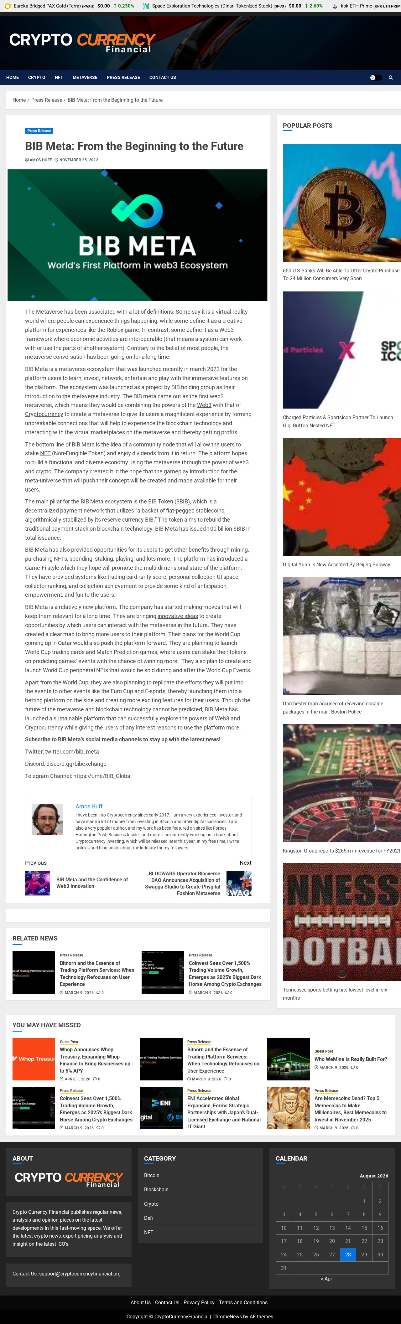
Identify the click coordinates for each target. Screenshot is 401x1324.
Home (12, 77)
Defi (148, 1218)
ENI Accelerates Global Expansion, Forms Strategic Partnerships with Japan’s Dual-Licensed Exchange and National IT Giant (224, 1112)
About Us (141, 1303)
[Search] (391, 78)
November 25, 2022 (79, 160)
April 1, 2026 (78, 1079)
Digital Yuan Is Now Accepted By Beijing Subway (336, 565)
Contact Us (162, 77)
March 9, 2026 (79, 993)
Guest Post (69, 1042)
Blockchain (156, 1190)
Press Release (123, 77)
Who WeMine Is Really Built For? (351, 1059)
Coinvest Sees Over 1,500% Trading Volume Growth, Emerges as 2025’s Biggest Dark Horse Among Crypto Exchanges (96, 1108)
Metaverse (85, 77)
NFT (59, 77)
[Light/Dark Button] (376, 78)
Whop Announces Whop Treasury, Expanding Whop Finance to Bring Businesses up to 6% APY (95, 1060)
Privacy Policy (199, 1303)
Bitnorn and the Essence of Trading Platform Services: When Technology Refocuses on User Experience (223, 1060)
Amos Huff (41, 160)
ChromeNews (227, 1317)
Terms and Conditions (243, 1303)
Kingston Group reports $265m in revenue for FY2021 (342, 851)
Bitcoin (151, 1175)
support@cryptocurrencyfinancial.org (80, 1274)
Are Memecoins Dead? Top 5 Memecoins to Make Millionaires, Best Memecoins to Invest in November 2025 (351, 1108)
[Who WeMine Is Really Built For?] (288, 1059)
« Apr (326, 1279)
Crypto (36, 77)
